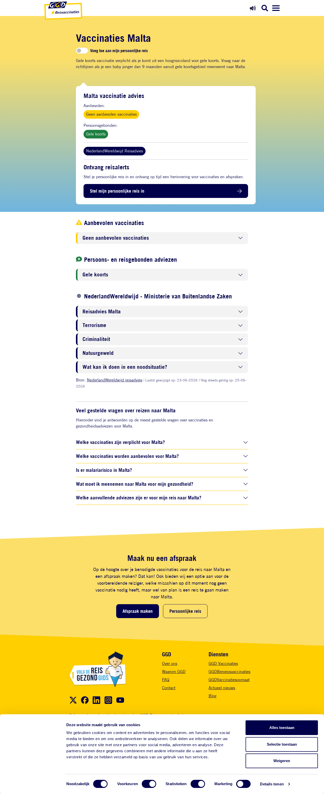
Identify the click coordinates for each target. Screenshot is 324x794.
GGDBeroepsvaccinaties (229, 671)
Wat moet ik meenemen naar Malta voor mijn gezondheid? (134, 484)
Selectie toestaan (282, 744)
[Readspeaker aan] (253, 8)
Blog (212, 696)
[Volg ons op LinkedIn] (96, 700)
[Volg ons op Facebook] (85, 700)
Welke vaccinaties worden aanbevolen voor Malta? (127, 456)
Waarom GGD (174, 671)
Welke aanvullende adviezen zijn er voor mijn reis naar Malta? (138, 497)
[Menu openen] (276, 8)
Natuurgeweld (98, 353)
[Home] (63, 10)
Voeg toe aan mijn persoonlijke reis (119, 50)
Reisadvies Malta (102, 312)
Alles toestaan (281, 727)
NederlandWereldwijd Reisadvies (114, 151)
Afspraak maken (138, 611)
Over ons (169, 663)
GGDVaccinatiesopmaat (229, 679)
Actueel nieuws (222, 687)
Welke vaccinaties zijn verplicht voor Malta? (120, 442)
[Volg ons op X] (73, 700)
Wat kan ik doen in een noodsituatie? (125, 367)
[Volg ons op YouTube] (120, 700)
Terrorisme (94, 325)
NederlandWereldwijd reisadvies (114, 380)
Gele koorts (96, 134)
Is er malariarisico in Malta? (104, 470)
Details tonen (272, 784)
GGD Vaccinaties (223, 663)
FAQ (165, 679)
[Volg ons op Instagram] (108, 700)
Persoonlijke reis (185, 611)
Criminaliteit (96, 339)
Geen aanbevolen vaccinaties (111, 114)
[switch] (149, 784)
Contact (168, 687)
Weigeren (281, 761)
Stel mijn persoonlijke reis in (117, 191)
